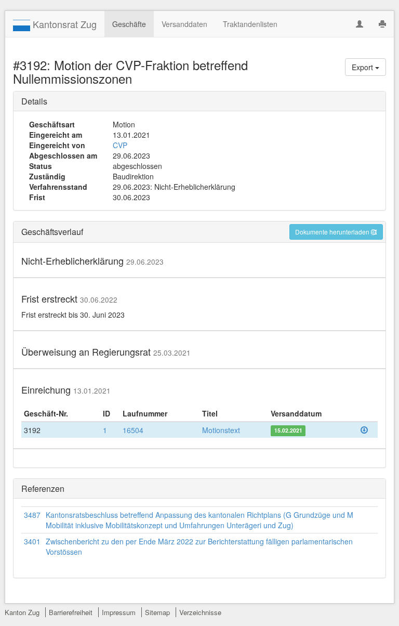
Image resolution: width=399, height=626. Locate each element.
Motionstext (221, 430)
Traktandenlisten (250, 24)
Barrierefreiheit (70, 612)
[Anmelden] (359, 24)
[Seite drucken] (382, 24)
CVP (120, 145)
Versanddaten (184, 24)
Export (363, 67)
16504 (133, 430)
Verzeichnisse (200, 612)
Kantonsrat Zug (63, 24)
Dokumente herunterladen (333, 231)
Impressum (119, 612)
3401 (32, 541)
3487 (32, 515)
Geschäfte (129, 24)
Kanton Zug (22, 612)
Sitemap (157, 612)
